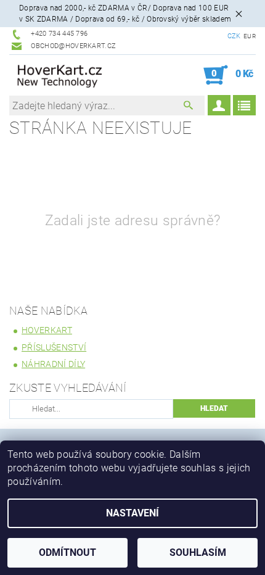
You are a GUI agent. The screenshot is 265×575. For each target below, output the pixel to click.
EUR (249, 36)
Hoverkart (47, 330)
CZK (234, 36)
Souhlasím (197, 552)
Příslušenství (54, 347)
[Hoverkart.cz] (60, 75)
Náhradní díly (53, 364)
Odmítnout (67, 552)
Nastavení (132, 513)
